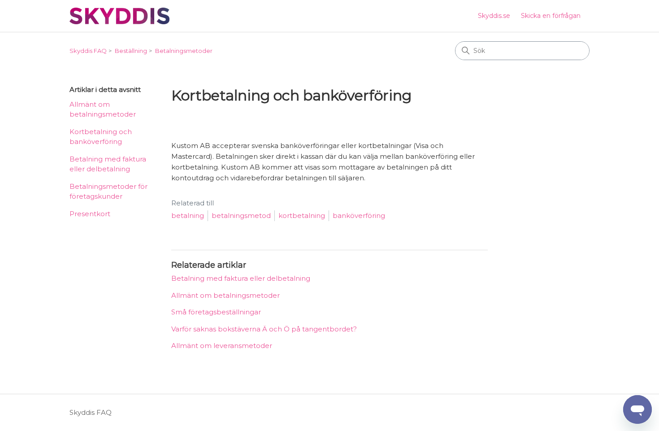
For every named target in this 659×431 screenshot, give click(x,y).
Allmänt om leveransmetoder (221, 345)
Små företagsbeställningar (216, 312)
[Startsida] (119, 16)
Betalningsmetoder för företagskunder (108, 191)
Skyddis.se (494, 16)
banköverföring (359, 215)
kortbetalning (301, 215)
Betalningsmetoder (183, 50)
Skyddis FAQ (88, 50)
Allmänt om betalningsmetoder (102, 109)
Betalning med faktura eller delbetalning (107, 164)
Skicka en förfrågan (551, 16)
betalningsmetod (241, 215)
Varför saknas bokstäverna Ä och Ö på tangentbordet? (264, 329)
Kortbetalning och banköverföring (100, 136)
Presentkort (89, 213)
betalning (187, 215)
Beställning (131, 50)
